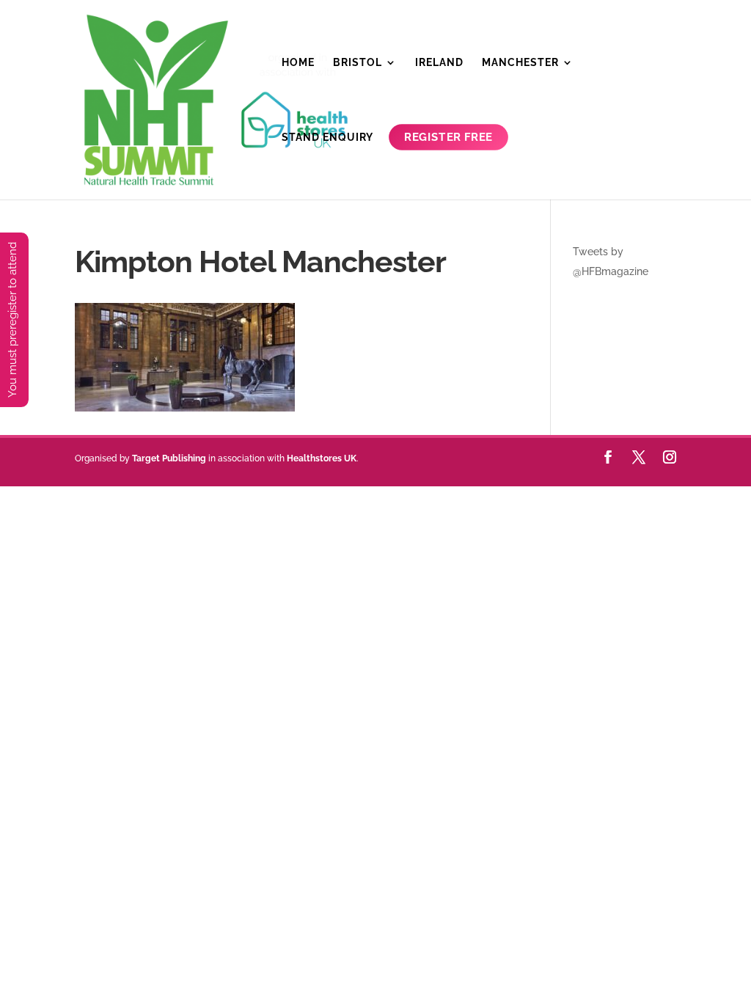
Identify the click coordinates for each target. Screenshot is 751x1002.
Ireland (439, 62)
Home (298, 62)
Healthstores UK (321, 458)
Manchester (520, 62)
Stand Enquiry (327, 137)
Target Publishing (169, 458)
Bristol (357, 62)
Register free (448, 137)
